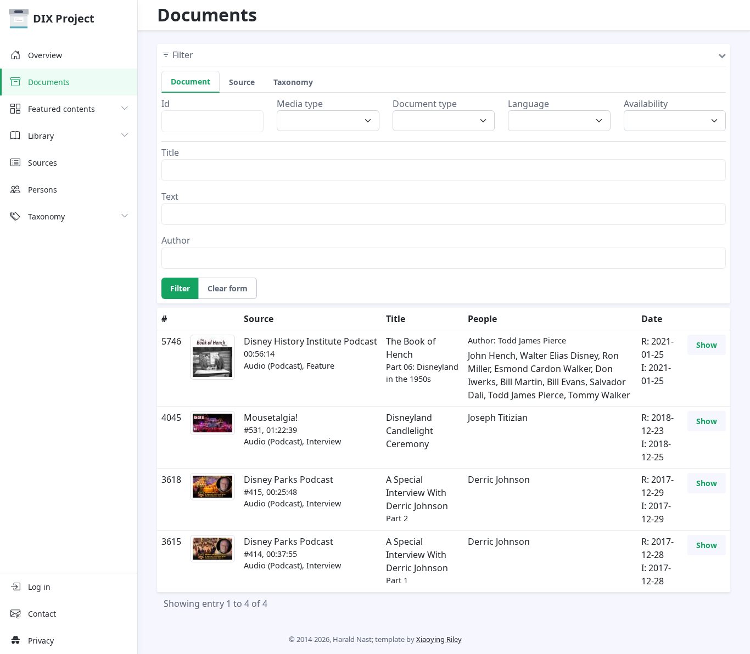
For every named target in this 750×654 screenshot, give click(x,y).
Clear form (228, 288)
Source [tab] (242, 82)
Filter (180, 288)
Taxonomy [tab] (293, 82)
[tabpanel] (443, 183)
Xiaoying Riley (439, 639)
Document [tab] (190, 81)
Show (706, 345)
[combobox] (331, 120)
